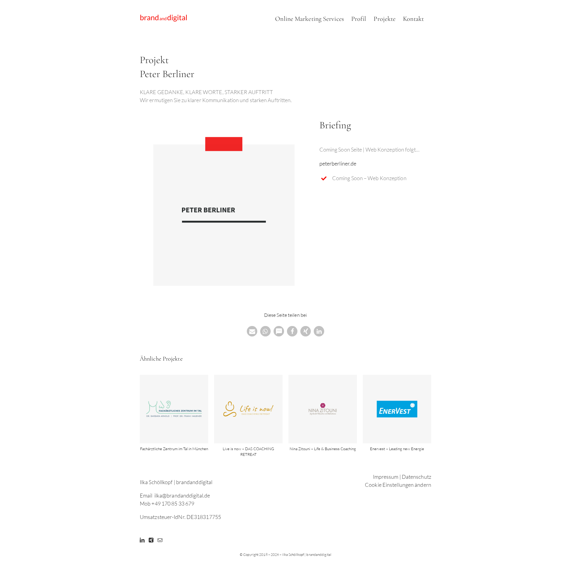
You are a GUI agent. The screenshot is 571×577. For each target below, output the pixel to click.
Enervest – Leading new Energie (397, 448)
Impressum (386, 476)
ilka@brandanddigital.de (182, 495)
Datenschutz (416, 476)
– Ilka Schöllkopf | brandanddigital (305, 554)
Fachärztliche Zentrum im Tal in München (174, 448)
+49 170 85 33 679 (172, 503)
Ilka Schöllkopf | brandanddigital (176, 482)
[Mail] (160, 540)
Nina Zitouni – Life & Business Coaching (323, 448)
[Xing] (151, 540)
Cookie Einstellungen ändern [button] (398, 484)
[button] (252, 331)
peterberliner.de (338, 163)
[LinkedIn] (142, 540)
